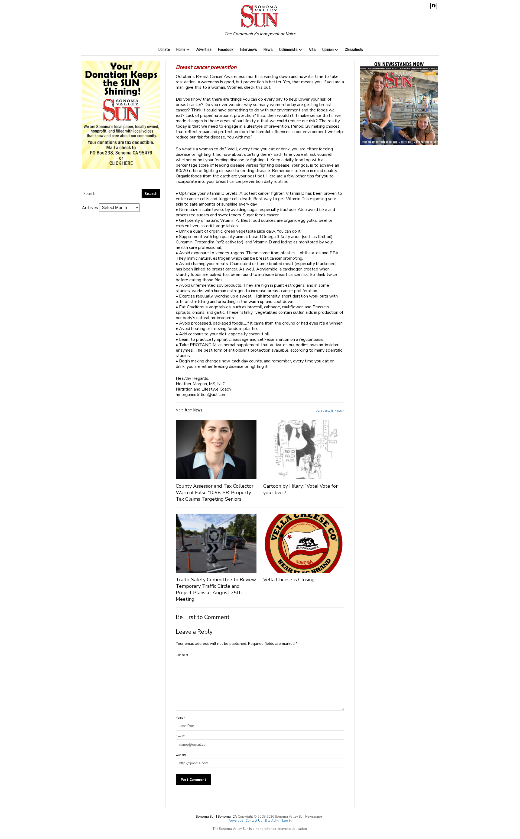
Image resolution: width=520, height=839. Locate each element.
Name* (180, 717)
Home (180, 49)
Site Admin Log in (278, 820)
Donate (164, 49)
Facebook (225, 49)
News (268, 49)
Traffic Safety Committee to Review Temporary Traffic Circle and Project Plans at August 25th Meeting (216, 589)
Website (181, 755)
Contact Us (253, 820)
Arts (312, 49)
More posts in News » (330, 410)
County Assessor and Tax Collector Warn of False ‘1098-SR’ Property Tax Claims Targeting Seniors (214, 492)
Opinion (328, 49)
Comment (182, 655)
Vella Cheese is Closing (293, 579)
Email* (180, 736)
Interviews (248, 49)
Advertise (204, 49)
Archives (90, 208)
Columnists (288, 49)
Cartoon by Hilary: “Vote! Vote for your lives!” (300, 489)
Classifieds (354, 49)
